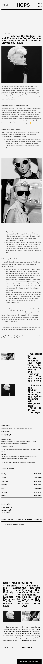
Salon (10, 520)
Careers (28, 520)
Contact (38, 520)
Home (3, 520)
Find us (4, 5)
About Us (19, 520)
